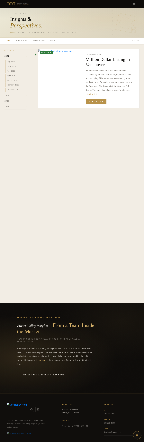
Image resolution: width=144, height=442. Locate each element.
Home (56, 32)
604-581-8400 (109, 423)
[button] (134, 4)
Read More (91, 94)
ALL (9, 40)
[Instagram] (37, 409)
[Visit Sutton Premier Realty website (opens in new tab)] (30, 435)
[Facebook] (31, 409)
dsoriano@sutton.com (113, 432)
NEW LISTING (39, 40)
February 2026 (13, 85)
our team (42, 360)
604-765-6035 (109, 414)
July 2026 (11, 62)
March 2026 (12, 80)
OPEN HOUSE (22, 40)
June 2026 (11, 66)
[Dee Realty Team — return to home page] (17, 409)
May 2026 (11, 71)
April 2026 (11, 76)
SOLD (52, 40)
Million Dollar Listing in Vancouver (108, 62)
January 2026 (12, 90)
